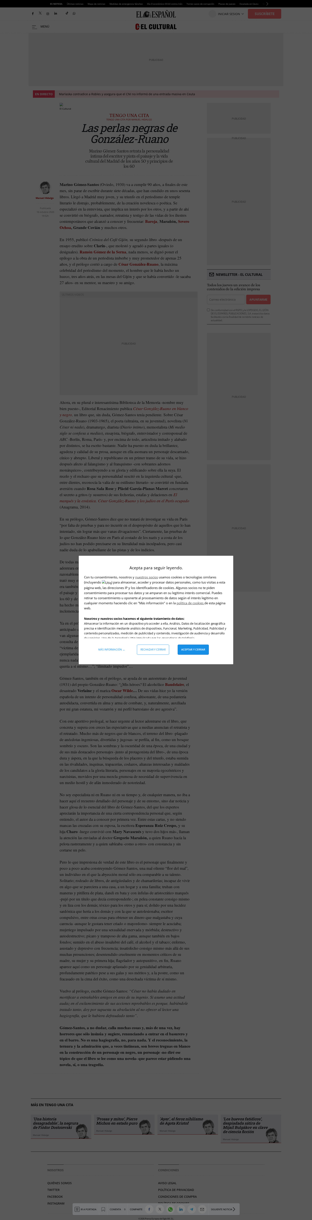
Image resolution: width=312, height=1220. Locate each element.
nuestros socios (146, 577)
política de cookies (190, 603)
